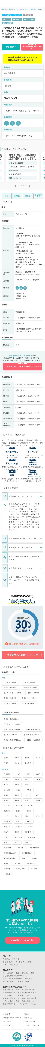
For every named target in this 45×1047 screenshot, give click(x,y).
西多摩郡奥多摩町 (10, 858)
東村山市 (7, 827)
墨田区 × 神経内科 (10, 698)
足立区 (27, 800)
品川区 (6, 785)
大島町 (24, 858)
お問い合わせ (28, 1018)
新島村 (6, 863)
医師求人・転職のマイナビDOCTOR (14, 9)
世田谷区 (7, 790)
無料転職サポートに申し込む (22, 940)
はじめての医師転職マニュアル (15, 976)
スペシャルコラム (10, 995)
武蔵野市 (7, 811)
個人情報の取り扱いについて (11, 1018)
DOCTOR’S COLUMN (25, 990)
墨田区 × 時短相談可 (33, 740)
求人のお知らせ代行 (11, 1001)
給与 (6, 196)
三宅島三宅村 (31, 863)
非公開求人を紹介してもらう (22, 654)
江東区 (38, 779)
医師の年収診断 (28, 998)
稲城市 (17, 842)
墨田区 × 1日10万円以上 (31, 735)
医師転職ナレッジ (10, 992)
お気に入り (12, 47)
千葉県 (6, 763)
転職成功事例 (8, 981)
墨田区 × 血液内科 (10, 703)
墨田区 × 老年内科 (28, 698)
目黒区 (17, 785)
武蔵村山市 (31, 837)
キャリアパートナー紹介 (13, 978)
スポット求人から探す (12, 964)
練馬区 (17, 800)
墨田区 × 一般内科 (10, 682)
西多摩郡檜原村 (27, 853)
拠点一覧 (28, 978)
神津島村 (17, 863)
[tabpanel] (22, 167)
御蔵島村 (7, 869)
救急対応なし (17, 19)
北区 (26, 795)
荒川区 (36, 795)
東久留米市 (18, 837)
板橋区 (6, 800)
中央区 (18, 774)
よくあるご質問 (22, 981)
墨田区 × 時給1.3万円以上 (12, 740)
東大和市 (28, 832)
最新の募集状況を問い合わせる (32, 47)
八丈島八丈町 (20, 869)
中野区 (29, 790)
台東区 (17, 779)
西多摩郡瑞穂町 (35, 848)
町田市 (38, 816)
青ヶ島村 (34, 869)
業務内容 (17, 196)
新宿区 (38, 774)
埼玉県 (38, 758)
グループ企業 (28, 1021)
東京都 (17, 763)
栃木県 (17, 758)
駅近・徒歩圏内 (7, 23)
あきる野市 (7, 848)
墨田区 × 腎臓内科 (34, 693)
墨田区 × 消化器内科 (30, 687)
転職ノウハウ (8, 990)
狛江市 (17, 832)
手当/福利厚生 (38, 196)
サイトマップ (6, 1021)
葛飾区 (38, 800)
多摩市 (6, 842)
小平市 (18, 821)
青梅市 (29, 811)
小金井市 (7, 821)
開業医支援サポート (11, 998)
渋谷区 (18, 790)
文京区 (6, 779)
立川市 (30, 805)
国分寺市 (19, 827)
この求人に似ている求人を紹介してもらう (22, 366)
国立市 (30, 827)
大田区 (27, 785)
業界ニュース (25, 995)
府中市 (6, 816)
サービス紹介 (8, 973)
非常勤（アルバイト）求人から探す (17, 962)
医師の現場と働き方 (28, 992)
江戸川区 (7, 805)
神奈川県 (28, 763)
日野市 (29, 821)
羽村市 (27, 842)
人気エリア (6, 19)
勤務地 (27, 196)
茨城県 (6, 758)
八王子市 (19, 805)
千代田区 (7, 774)
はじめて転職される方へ (26, 973)
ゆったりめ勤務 (29, 19)
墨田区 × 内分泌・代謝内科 (13, 693)
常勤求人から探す (10, 959)
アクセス (5, 1025)
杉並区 (6, 795)
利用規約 (27, 1014)
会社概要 (5, 1014)
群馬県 (27, 758)
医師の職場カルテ (29, 1001)
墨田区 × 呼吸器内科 (10, 687)
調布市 (27, 816)
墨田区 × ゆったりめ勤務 (12, 724)
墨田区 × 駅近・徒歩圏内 (12, 729)
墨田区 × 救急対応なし (11, 719)
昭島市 (17, 816)
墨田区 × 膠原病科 (28, 703)
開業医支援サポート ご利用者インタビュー (20, 1004)
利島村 (34, 858)
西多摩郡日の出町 (10, 853)
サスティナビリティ (30, 1025)
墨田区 (27, 779)
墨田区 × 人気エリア (10, 735)
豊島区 (17, 795)
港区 (28, 774)
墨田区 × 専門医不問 (33, 729)
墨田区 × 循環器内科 (28, 682)
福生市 (6, 832)
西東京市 (20, 848)
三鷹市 (18, 811)
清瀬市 (6, 837)
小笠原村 (7, 874)
